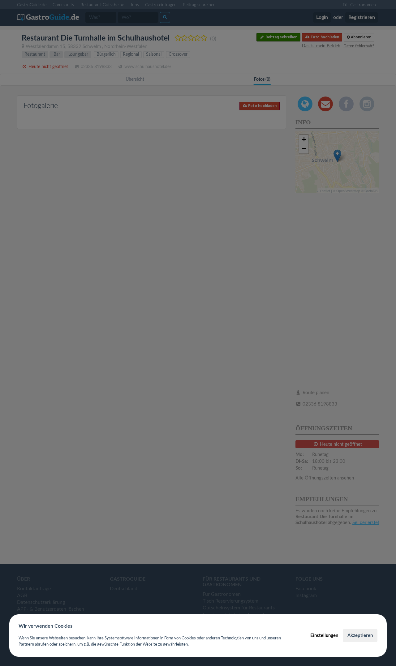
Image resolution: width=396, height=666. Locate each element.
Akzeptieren (360, 635)
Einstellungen (324, 635)
